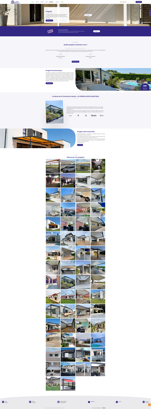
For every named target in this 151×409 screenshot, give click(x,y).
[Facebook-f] (150, 11)
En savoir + (60, 57)
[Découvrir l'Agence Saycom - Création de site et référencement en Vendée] (103, 408)
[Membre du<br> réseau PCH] (144, 86)
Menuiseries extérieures (51, 2)
